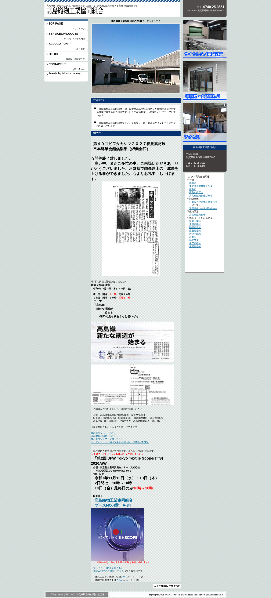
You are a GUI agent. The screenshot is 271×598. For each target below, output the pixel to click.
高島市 (192, 189)
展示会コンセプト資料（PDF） (107, 439)
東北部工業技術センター (202, 186)
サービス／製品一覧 (205, 39)
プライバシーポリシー (61, 594)
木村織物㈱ (195, 224)
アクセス (205, 122)
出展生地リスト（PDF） (103, 432)
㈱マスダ (194, 240)
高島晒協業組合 (197, 214)
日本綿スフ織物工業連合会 (203, 202)
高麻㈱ (192, 237)
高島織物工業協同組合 (73, 11)
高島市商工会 (196, 192)
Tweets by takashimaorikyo (65, 73)
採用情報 (205, 81)
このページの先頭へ (167, 586)
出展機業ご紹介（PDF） (103, 436)
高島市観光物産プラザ (201, 195)
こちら (124, 577)
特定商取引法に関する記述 (90, 594)
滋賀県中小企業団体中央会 (203, 208)
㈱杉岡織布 (195, 233)
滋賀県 (192, 183)
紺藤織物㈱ (195, 230)
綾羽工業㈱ (195, 221)
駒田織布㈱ (195, 227)
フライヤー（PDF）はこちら (107, 568)
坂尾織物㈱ (195, 246)
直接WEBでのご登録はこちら (107, 571)
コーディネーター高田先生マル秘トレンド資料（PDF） (120, 442)
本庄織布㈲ (195, 243)
